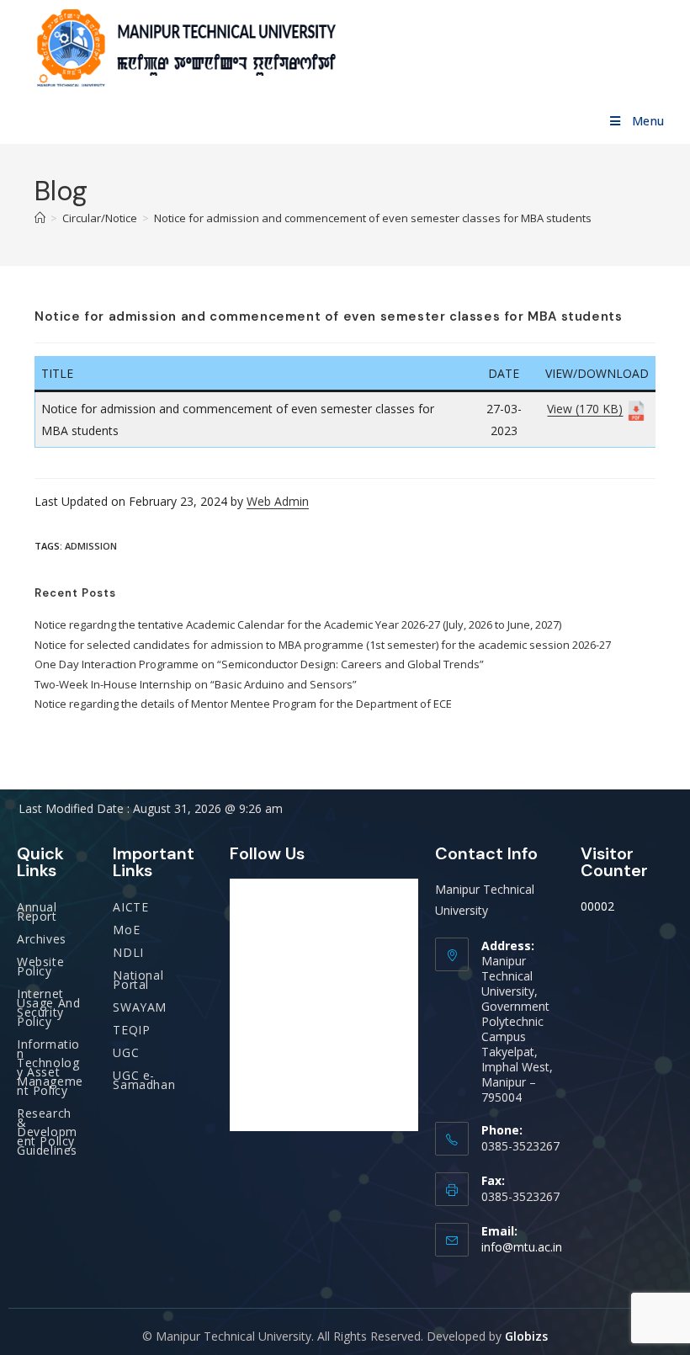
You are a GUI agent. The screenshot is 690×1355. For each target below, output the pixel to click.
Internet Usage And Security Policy (48, 1007)
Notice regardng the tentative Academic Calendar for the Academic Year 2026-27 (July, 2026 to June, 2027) (297, 624)
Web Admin (278, 501)
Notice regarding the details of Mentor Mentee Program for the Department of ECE (243, 703)
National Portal (138, 979)
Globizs (526, 1336)
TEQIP (131, 1030)
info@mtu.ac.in (521, 1247)
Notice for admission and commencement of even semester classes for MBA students (373, 218)
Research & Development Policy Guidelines (47, 1131)
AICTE (130, 907)
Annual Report (37, 911)
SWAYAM (140, 1007)
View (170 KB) (585, 409)
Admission (91, 545)
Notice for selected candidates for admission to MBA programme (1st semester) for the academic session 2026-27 (322, 644)
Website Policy (40, 966)
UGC (126, 1052)
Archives (41, 939)
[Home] (39, 218)
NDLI (128, 952)
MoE (126, 930)
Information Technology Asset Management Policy (50, 1067)
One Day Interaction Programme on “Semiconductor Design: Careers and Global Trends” (259, 664)
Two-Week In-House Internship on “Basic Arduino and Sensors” (195, 684)
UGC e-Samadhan (144, 1079)
